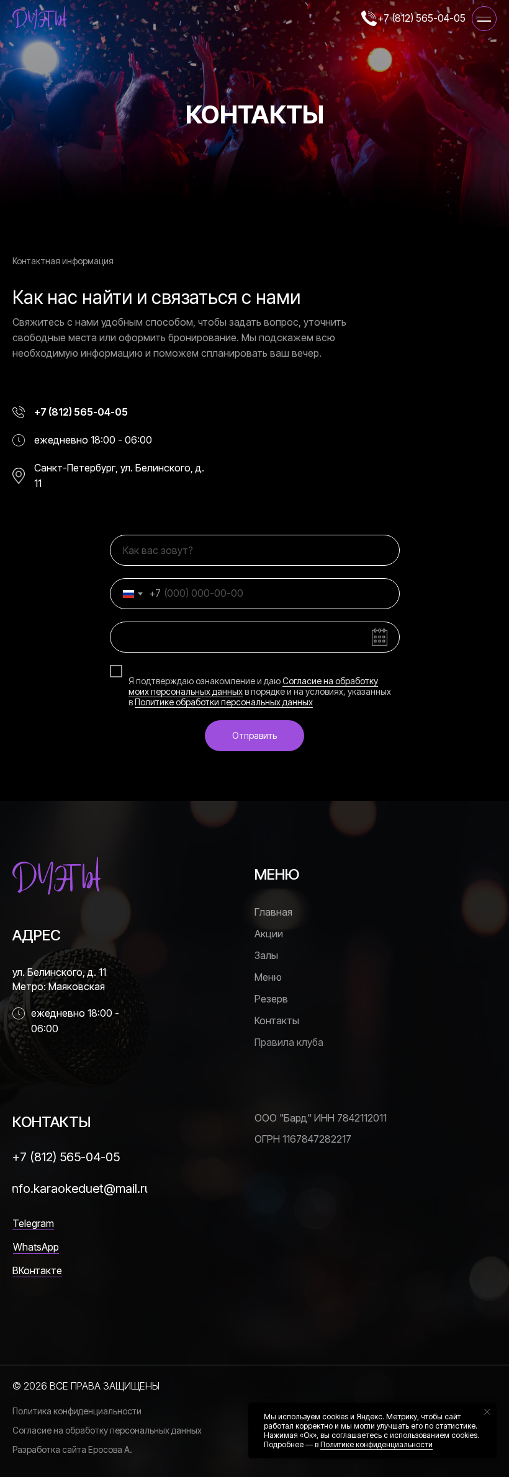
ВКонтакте (37, 1270)
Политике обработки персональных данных (224, 702)
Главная (273, 912)
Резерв (271, 999)
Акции (268, 933)
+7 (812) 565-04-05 (421, 18)
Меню (268, 977)
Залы (266, 955)
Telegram (33, 1223)
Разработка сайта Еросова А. (72, 1449)
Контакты (276, 1020)
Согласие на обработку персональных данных (107, 1430)
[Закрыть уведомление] (487, 1412)
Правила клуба (288, 1042)
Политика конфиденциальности (77, 1411)
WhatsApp (36, 1247)
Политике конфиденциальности (376, 1444)
